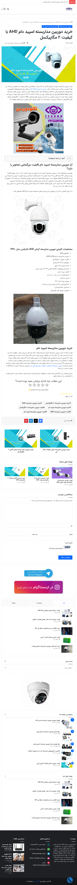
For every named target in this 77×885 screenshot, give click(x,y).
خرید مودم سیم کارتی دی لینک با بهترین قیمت (7, 846)
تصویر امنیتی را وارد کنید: (55, 548)
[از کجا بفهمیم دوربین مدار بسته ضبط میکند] (18, 857)
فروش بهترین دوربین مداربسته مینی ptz (48, 720)
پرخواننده (39, 603)
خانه (70, 22)
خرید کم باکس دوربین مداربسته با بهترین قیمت (46, 646)
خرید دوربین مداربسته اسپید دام (59, 407)
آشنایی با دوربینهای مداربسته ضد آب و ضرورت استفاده (44, 751)
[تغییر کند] (68, 9)
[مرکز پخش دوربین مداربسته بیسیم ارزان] (66, 736)
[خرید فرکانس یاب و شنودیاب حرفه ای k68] (66, 631)
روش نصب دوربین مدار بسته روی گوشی (7, 867)
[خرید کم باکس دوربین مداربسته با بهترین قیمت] (66, 649)
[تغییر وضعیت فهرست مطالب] (68, 158)
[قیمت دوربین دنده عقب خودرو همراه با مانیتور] (66, 622)
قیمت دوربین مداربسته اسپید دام (35, 412)
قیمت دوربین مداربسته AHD (60, 412)
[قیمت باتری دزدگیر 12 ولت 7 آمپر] (66, 640)
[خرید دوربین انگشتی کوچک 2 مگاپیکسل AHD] (15, 471)
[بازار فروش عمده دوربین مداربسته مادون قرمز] (66, 746)
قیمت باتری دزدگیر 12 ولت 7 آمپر (50, 637)
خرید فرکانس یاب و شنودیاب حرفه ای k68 (47, 628)
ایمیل (70, 534)
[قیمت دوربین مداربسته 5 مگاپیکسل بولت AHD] (38, 471)
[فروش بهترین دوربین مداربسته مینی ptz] (66, 724)
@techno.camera (35, 858)
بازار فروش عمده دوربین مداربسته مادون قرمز (46, 744)
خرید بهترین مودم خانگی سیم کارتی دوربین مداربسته (54, 2)
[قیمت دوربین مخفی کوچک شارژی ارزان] (66, 765)
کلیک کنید (32, 849)
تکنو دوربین (36, 881)
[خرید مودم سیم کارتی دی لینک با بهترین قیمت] (18, 847)
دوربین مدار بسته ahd (61, 22)
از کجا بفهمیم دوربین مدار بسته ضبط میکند (7, 856)
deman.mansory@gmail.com (41, 865)
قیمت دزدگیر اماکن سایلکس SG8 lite (49, 610)
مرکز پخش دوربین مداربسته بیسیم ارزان (48, 732)
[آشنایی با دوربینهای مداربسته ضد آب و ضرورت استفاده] (66, 755)
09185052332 (34, 845)
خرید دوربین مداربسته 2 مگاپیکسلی (58, 403)
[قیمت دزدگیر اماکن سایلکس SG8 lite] (66, 613)
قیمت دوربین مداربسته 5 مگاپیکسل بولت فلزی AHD (64, 481)
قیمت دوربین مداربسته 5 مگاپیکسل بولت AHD (41, 479)
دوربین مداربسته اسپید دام (50, 26)
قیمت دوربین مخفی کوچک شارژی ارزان (48, 763)
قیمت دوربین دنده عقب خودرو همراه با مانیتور (46, 619)
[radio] (47, 385)
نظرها (13, 603)
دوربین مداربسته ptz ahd (39, 89)
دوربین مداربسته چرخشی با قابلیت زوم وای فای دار (46, 366)
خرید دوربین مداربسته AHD (31, 403)
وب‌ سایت (34, 534)
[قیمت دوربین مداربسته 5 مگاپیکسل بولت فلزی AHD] (62, 472)
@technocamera (37, 854)
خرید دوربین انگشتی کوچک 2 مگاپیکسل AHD (16, 479)
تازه (64, 603)
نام (71, 526)
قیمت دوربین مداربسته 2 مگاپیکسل (31, 407)
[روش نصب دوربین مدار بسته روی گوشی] (18, 868)
